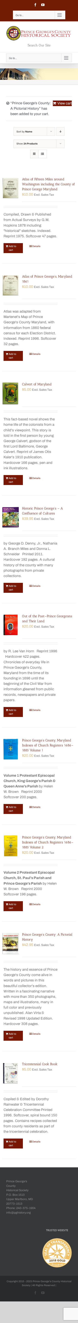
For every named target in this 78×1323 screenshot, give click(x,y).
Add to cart (12, 248)
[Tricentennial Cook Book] (10, 1073)
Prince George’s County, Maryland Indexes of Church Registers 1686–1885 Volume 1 (47, 745)
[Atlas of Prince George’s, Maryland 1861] (10, 285)
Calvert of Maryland (37, 384)
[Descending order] (60, 131)
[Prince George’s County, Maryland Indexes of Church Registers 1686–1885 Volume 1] (10, 749)
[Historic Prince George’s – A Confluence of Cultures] (10, 517)
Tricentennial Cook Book (39, 1064)
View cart (64, 103)
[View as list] (42, 154)
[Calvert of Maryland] (10, 393)
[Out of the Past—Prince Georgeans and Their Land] (10, 625)
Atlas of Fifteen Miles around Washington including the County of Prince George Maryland (48, 184)
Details (36, 246)
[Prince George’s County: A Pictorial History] (10, 943)
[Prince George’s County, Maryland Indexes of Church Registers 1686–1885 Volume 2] (10, 846)
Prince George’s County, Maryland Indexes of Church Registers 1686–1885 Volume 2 (47, 842)
